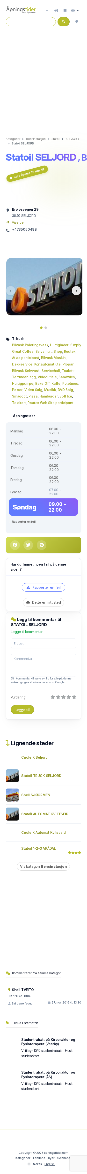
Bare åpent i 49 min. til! (29, 173)
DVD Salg (65, 390)
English (49, 1164)
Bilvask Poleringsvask (30, 345)
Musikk (50, 390)
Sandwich (66, 377)
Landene (39, 1158)
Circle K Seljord (34, 757)
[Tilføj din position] (76, 21)
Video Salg (33, 390)
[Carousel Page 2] (45, 327)
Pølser (17, 390)
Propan (68, 364)
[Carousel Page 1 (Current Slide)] (41, 327)
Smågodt (19, 396)
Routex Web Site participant (50, 403)
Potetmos (70, 383)
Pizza (33, 396)
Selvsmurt (44, 351)
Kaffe (55, 383)
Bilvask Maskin (53, 358)
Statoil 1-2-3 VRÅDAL (38, 848)
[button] (75, 10)
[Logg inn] (56, 10)
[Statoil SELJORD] (44, 286)
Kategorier (22, 1158)
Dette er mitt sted (46, 602)
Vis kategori (43, 866)
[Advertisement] (43, 77)
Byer (51, 1158)
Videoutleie (47, 377)
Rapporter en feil (23, 521)
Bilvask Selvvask (26, 371)
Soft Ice (65, 396)
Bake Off (42, 383)
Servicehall (51, 371)
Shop (58, 351)
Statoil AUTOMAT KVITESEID (44, 814)
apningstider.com (56, 1152)
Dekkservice (22, 364)
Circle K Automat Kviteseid (43, 832)
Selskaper (64, 1158)
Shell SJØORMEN (35, 795)
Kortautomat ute (47, 364)
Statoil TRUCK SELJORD (41, 776)
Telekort (19, 403)
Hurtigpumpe (22, 383)
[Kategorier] (65, 10)
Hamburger (48, 396)
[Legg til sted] (47, 10)
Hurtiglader (59, 345)
